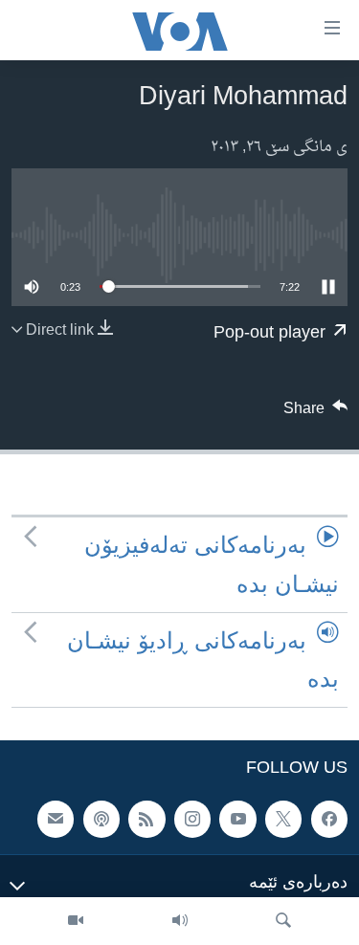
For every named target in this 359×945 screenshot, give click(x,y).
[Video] (75, 921)
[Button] (315, 413)
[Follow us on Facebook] (329, 820)
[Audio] (180, 921)
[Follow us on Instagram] (192, 820)
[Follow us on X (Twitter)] (283, 820)
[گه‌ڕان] (283, 921)
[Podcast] (101, 820)
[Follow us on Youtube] (237, 820)
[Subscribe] (55, 820)
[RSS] (146, 820)
